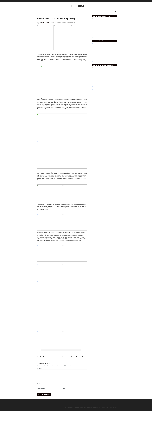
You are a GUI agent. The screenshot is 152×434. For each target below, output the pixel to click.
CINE (69, 11)
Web (64, 388)
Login (116, 0)
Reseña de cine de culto (77, 350)
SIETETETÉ (57, 11)
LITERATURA (75, 11)
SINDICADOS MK (48, 11)
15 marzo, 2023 (53, 22)
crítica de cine (44, 350)
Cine (59, 22)
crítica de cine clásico (50, 350)
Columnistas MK (63, 22)
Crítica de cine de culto (59, 350)
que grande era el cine (71, 22)
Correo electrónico (41, 388)
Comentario (40, 368)
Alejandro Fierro (45, 22)
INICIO (41, 11)
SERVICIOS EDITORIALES (97, 11)
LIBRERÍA (108, 11)
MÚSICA (64, 11)
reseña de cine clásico (68, 350)
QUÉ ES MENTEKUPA (85, 11)
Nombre (39, 383)
